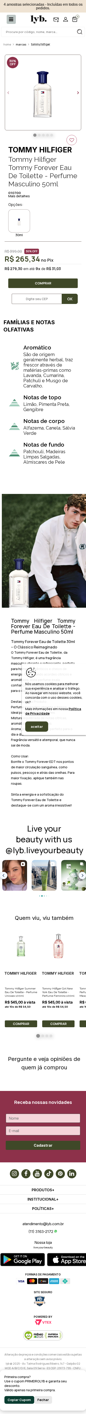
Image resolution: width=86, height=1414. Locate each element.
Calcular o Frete (35, 299)
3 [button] (46, 1036)
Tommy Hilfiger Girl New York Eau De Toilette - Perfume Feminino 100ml (58, 992)
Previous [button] (8, 92)
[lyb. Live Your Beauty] (36, 19)
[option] (43, 92)
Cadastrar (43, 1145)
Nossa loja (43, 1242)
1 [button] (38, 1036)
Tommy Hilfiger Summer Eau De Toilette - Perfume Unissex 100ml (21, 992)
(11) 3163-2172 (40, 1231)
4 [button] (51, 1036)
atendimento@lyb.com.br (43, 1224)
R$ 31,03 (53, 268)
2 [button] (42, 1036)
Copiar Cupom (19, 1400)
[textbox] (43, 32)
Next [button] (78, 92)
